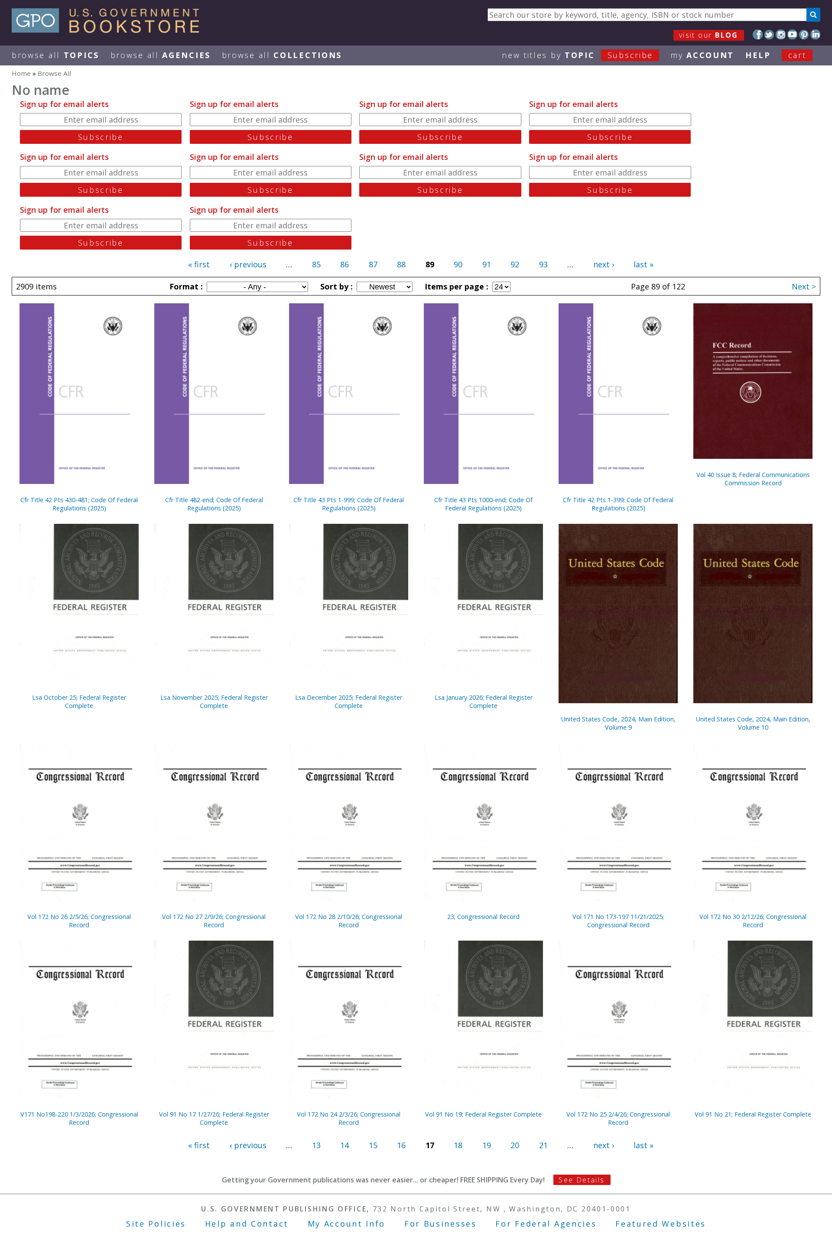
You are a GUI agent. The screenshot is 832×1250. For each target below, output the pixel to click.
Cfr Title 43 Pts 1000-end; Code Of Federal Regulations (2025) (483, 504)
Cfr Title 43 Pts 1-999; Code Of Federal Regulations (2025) (348, 504)
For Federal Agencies (545, 1223)
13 (316, 1145)
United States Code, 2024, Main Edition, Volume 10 (753, 723)
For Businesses (440, 1223)
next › (603, 264)
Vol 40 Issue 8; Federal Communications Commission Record (753, 479)
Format (185, 286)
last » (643, 264)
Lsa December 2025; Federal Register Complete (348, 701)
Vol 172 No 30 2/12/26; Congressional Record (752, 920)
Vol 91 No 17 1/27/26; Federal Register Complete (214, 1118)
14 (344, 1145)
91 (486, 264)
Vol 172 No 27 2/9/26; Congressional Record (214, 920)
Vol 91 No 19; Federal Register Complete (483, 1114)
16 (401, 1145)
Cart (797, 55)
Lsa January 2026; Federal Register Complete (484, 701)
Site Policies (156, 1223)
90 (458, 264)
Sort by (335, 286)
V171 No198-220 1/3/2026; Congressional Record (79, 1118)
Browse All (55, 55)
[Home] (109, 30)
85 (316, 264)
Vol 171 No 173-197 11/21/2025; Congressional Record (618, 920)
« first (199, 264)
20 (514, 1145)
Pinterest (804, 34)
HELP (758, 55)
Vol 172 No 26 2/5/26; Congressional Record (79, 920)
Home (21, 73)
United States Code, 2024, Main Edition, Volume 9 (618, 723)
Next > (804, 286)
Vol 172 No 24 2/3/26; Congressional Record (348, 1118)
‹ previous (248, 264)
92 (514, 264)
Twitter (769, 34)
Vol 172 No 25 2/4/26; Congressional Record (618, 1118)
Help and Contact (247, 1223)
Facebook (758, 34)
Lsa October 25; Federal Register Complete (79, 701)
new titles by (577, 55)
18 (458, 1145)
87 (373, 264)
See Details (581, 1180)
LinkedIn (815, 34)
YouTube (792, 34)
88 (401, 264)
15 (373, 1145)
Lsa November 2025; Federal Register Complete (214, 701)
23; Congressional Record (483, 916)
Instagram (781, 34)
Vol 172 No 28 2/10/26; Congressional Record (348, 920)
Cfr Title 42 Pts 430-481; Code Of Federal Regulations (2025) (79, 504)
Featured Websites (660, 1223)
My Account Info (347, 1223)
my (702, 55)
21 (543, 1145)
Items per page (455, 286)
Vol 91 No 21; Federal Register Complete (753, 1114)
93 (543, 264)
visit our (708, 35)
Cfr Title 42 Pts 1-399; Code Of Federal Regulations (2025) (618, 504)
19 (486, 1145)
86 (344, 264)
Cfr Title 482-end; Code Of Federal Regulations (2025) (214, 504)
